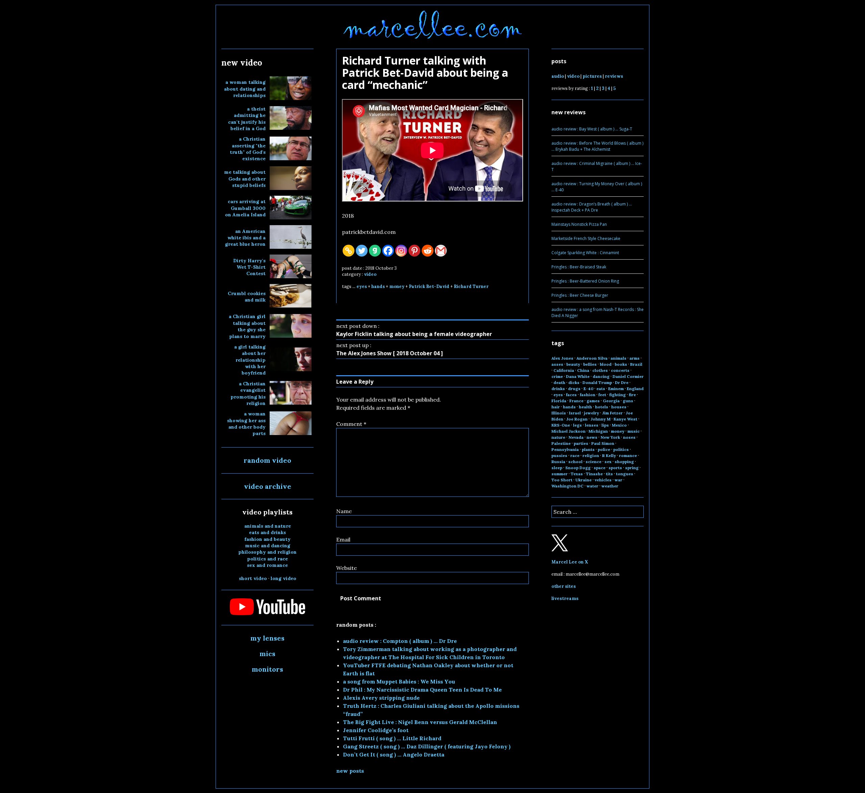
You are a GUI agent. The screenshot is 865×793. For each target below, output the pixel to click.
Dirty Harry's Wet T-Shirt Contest (249, 267)
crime (557, 376)
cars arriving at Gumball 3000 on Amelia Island (245, 208)
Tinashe (594, 473)
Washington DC (567, 485)
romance (628, 455)
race (574, 455)
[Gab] (375, 251)
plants (588, 449)
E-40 (588, 388)
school (575, 461)
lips (605, 425)
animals (618, 358)
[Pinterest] (414, 251)
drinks (558, 388)
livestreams (564, 598)
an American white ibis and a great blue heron (245, 237)
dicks (573, 382)
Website (346, 567)
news (592, 437)
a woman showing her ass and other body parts (246, 423)
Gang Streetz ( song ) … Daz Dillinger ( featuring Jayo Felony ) (427, 746)
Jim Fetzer (612, 412)
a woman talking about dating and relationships (245, 88)
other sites (563, 586)
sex (608, 461)
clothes (600, 370)
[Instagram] (401, 251)
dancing (601, 376)
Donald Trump (597, 382)
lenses (591, 425)
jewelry (591, 412)
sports (615, 467)
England (635, 388)
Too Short (561, 479)
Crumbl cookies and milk (247, 296)
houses (618, 406)
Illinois (558, 412)
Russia (558, 461)
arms (634, 358)
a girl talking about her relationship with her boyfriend (250, 360)
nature (558, 437)
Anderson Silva (592, 358)
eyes (361, 286)
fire (632, 394)
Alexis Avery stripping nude (381, 697)
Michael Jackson (568, 431)
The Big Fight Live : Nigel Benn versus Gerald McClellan (420, 722)
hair (555, 406)
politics (621, 449)
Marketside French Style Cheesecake (585, 238)
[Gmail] (441, 251)
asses (557, 364)
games (593, 400)
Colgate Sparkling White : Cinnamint (585, 253)
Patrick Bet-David (429, 286)
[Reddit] (428, 251)
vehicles (603, 479)
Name (344, 511)
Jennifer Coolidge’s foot (376, 730)
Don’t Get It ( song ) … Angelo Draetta (393, 754)
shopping (624, 461)
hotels (601, 406)
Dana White (578, 376)
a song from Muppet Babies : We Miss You (399, 681)
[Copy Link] (348, 251)
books (621, 364)
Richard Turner (471, 286)
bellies (590, 364)
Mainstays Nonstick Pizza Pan (579, 224)
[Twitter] (362, 251)
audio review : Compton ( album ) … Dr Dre (400, 641)
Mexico (619, 425)
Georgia (611, 400)
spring (632, 467)
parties (581, 443)
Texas (577, 473)
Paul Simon (602, 443)
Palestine (561, 443)
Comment (351, 423)
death (559, 382)
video (370, 274)
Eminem (616, 388)
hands (378, 286)
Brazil (636, 364)
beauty (573, 364)
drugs (574, 388)
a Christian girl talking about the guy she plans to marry (247, 326)
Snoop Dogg (578, 467)
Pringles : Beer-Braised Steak (578, 267)
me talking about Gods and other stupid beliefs (245, 178)
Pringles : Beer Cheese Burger (579, 295)
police (604, 449)
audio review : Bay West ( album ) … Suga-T (591, 129)
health (585, 406)
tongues (624, 473)
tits (609, 473)
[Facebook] (388, 251)
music (633, 431)
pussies (559, 455)
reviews (614, 76)
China (583, 370)
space (600, 467)
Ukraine (583, 479)
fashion (587, 394)
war (618, 479)
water (592, 485)
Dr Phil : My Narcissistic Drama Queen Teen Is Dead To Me (422, 689)
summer (559, 473)
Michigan (598, 431)
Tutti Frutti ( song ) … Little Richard (392, 738)
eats (600, 388)
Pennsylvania (565, 449)
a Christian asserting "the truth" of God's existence (248, 149)
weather (609, 485)
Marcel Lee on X (569, 562)
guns (628, 400)
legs (577, 425)
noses (629, 437)
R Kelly (609, 455)
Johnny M (601, 419)
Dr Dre (621, 382)
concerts (620, 370)
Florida (558, 400)
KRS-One (560, 425)
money (396, 286)
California (563, 370)
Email (343, 539)
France (576, 400)
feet (602, 394)
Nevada (576, 437)
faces (571, 394)
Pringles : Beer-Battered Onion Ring (585, 281)
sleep (556, 467)
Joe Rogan (577, 419)
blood (606, 364)
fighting (617, 394)
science (593, 461)
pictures (592, 76)
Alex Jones (562, 358)
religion (591, 455)
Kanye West (625, 419)
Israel (575, 412)
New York (610, 437)
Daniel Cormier (628, 376)
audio (557, 76)
